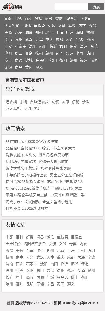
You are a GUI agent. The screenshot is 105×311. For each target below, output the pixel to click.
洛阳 (8, 53)
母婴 (72, 25)
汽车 (18, 32)
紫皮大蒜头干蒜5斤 (22, 168)
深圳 (80, 32)
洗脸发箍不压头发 (21, 155)
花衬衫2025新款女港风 (25, 181)
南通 (18, 60)
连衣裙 (11, 102)
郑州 (39, 32)
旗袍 (75, 102)
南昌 (18, 67)
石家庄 (20, 46)
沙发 (86, 102)
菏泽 (59, 53)
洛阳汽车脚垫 (33, 25)
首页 (8, 18)
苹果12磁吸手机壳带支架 (27, 195)
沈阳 (32, 46)
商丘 (8, 60)
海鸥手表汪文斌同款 (23, 202)
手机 (23, 102)
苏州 (18, 39)
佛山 (53, 60)
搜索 (96, 7)
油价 (29, 32)
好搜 (38, 18)
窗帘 (65, 102)
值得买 (71, 18)
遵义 (39, 67)
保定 (73, 46)
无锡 (8, 67)
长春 (80, 53)
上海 (59, 32)
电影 (18, 18)
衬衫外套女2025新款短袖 (27, 208)
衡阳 (63, 60)
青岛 (29, 53)
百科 (28, 18)
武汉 (29, 39)
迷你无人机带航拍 (53, 161)
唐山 (90, 53)
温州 (84, 46)
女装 (51, 25)
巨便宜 (85, 18)
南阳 (43, 46)
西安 (8, 46)
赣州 (49, 53)
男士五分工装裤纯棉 (67, 175)
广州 (70, 32)
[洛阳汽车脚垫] (18, 6)
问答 (48, 18)
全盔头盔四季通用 (57, 202)
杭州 (90, 32)
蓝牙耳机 (13, 108)
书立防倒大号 (64, 148)
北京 (49, 32)
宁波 (80, 39)
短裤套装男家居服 (56, 168)
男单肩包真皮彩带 (53, 155)
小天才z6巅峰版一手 (67, 195)
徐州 (39, 53)
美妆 (8, 32)
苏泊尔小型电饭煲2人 (65, 181)
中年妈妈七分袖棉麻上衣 (26, 175)
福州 (84, 60)
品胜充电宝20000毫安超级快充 (32, 141)
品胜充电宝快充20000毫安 (28, 148)
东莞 (94, 46)
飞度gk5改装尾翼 (67, 188)
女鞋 (61, 25)
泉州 (70, 53)
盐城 (29, 60)
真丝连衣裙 (39, 102)
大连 (70, 39)
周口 (18, 53)
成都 (59, 39)
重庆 (49, 39)
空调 (27, 108)
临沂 (53, 46)
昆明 (94, 60)
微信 (59, 18)
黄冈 (29, 67)
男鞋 (37, 108)
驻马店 (41, 60)
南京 (8, 39)
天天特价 (12, 25)
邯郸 (63, 46)
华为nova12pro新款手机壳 (28, 188)
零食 (92, 25)
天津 (39, 39)
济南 (90, 39)
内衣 (82, 25)
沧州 (73, 60)
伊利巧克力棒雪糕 (21, 161)
